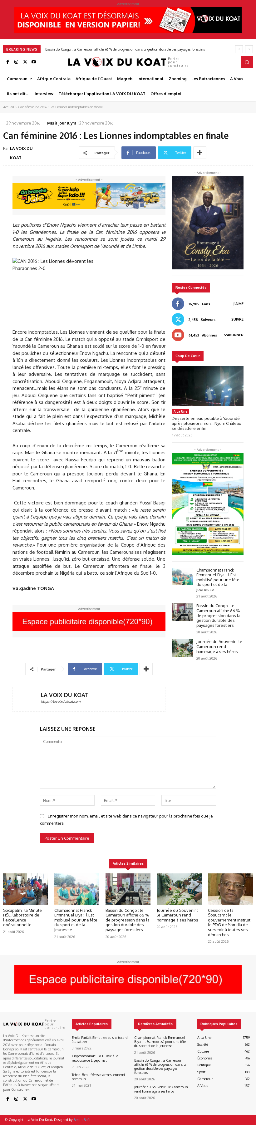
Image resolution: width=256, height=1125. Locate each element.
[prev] (239, 49)
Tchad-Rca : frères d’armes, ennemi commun (98, 1077)
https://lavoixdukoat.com (61, 701)
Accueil (8, 107)
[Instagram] (16, 62)
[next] (249, 49)
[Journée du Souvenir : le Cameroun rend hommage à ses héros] (182, 647)
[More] (199, 152)
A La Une (180, 411)
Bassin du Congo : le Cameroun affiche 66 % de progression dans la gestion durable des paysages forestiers (218, 615)
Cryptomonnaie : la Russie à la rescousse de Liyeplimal (95, 1058)
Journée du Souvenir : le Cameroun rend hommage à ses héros (93, 49)
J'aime (239, 304)
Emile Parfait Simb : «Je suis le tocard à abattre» (100, 1039)
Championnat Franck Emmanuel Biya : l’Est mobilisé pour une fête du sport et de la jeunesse (217, 579)
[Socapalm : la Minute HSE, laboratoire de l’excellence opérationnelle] (25, 889)
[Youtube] (33, 62)
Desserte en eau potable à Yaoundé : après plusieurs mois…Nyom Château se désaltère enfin (207, 423)
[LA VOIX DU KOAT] (26, 699)
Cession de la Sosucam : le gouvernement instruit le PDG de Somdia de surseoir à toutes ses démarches (229, 922)
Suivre (237, 319)
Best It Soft (81, 1120)
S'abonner (234, 335)
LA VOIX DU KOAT (21, 153)
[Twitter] (25, 62)
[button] (247, 62)
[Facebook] (7, 62)
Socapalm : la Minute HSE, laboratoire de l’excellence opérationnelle (22, 917)
